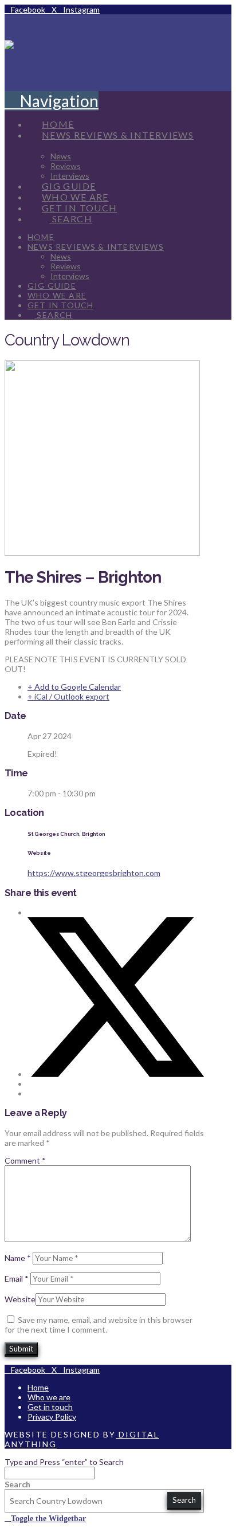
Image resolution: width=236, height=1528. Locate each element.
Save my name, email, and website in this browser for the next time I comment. (98, 1324)
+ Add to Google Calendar (74, 687)
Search (17, 1484)
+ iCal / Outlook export (68, 696)
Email (17, 1278)
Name (18, 1258)
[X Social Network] (115, 1074)
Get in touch (50, 1407)
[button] (52, 101)
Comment (25, 1160)
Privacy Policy (51, 1416)
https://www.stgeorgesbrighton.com (93, 873)
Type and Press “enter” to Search (64, 1462)
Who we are (48, 1397)
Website (20, 1299)
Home (38, 1387)
